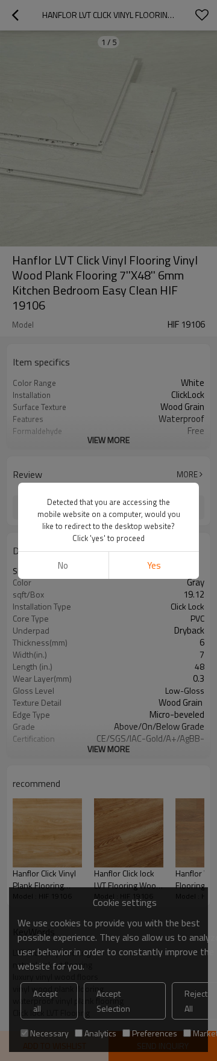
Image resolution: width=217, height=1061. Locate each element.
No (63, 565)
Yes (154, 565)
